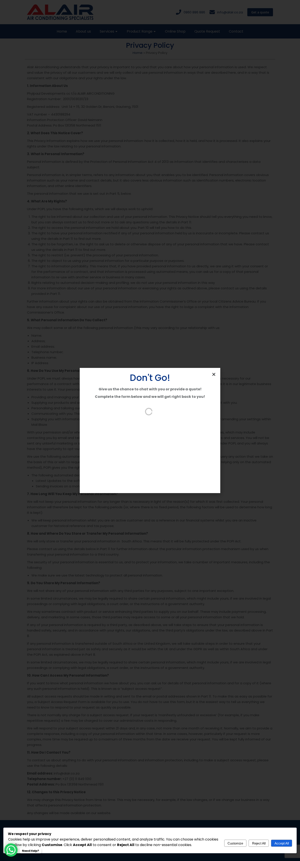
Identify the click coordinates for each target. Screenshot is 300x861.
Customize (235, 843)
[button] (214, 374)
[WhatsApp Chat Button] (11, 850)
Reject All (259, 843)
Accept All (282, 843)
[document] (150, 430)
